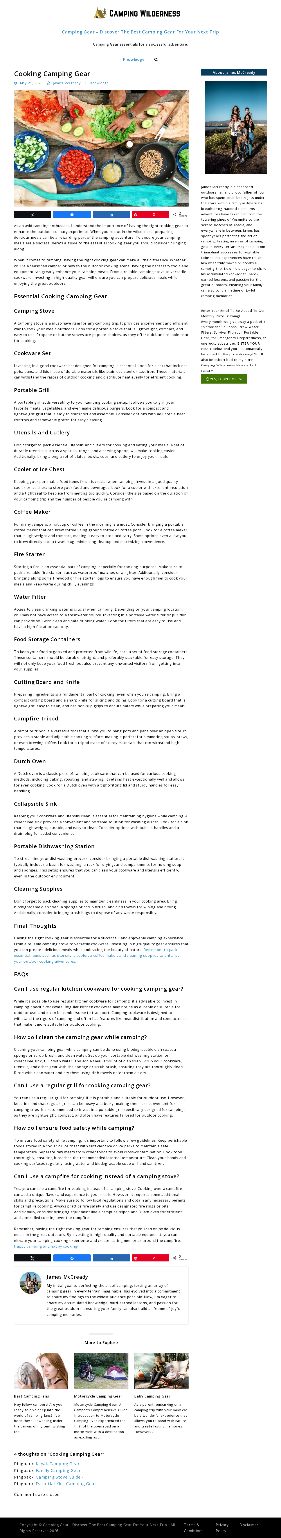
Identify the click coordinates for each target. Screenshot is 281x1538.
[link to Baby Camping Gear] (161, 1371)
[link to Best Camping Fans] (41, 1371)
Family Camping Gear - (60, 1470)
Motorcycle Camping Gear (98, 1396)
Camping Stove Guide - (60, 1477)
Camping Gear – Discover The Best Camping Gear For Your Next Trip (140, 32)
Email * (207, 371)
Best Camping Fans (31, 1396)
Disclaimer (249, 1524)
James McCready (67, 83)
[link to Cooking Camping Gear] (101, 148)
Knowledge (133, 59)
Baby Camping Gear (152, 1396)
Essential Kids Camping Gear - (67, 1483)
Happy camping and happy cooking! (46, 1246)
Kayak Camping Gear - (59, 1463)
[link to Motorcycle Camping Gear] (101, 1371)
